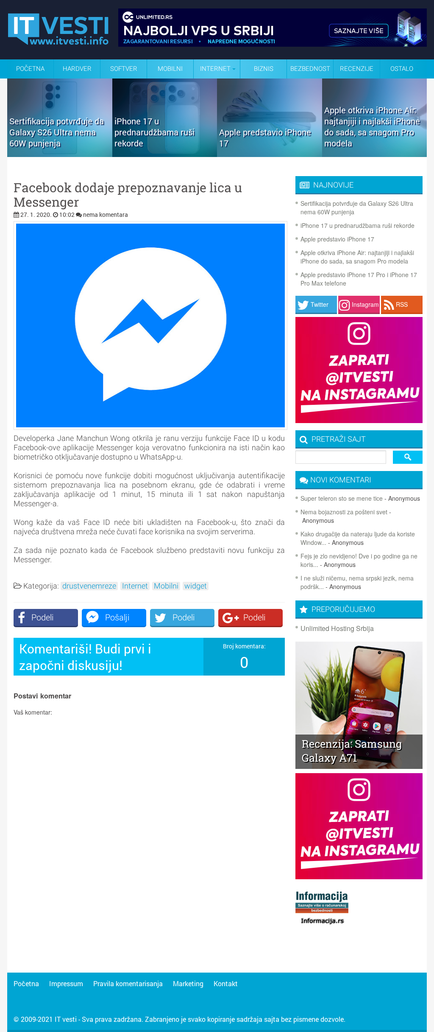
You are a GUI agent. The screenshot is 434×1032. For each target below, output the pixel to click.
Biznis (263, 69)
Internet (135, 586)
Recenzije (356, 69)
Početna (30, 69)
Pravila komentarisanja (128, 983)
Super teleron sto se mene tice (341, 498)
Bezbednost (310, 69)
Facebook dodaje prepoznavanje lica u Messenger (128, 194)
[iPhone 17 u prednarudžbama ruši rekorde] (164, 154)
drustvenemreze (89, 586)
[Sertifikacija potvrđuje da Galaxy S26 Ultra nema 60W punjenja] (59, 154)
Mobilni (170, 69)
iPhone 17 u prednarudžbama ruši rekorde (357, 225)
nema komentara (105, 214)
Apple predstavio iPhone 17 (337, 239)
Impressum (66, 983)
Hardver (77, 69)
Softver (123, 69)
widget (195, 586)
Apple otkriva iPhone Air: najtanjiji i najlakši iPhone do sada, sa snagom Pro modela (357, 256)
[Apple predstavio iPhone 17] (269, 154)
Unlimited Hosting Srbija (337, 628)
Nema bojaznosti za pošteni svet (343, 512)
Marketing (188, 983)
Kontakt (226, 983)
